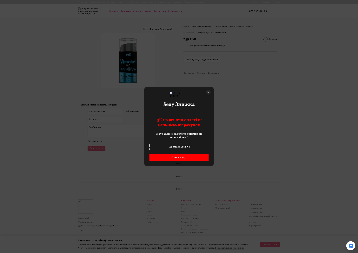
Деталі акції (179, 157)
